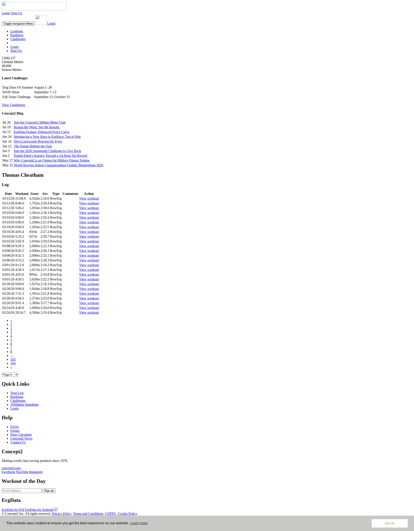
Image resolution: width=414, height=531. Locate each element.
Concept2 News (21, 438)
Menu (18, 23)
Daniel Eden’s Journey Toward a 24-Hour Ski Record (50, 155)
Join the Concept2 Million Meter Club (40, 122)
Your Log (17, 393)
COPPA (110, 513)
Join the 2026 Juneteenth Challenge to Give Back (47, 151)
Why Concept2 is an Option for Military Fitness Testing (51, 160)
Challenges (17, 39)
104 (13, 363)
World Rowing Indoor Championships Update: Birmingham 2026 (58, 165)
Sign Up (16, 13)
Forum (14, 430)
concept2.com (11, 468)
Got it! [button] (389, 523)
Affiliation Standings (24, 404)
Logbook (16, 31)
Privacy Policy (61, 513)
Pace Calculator (21, 434)
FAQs (14, 427)
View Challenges (13, 105)
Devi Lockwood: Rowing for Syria (38, 141)
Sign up (49, 490)
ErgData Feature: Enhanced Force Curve (41, 132)
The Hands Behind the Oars (33, 146)
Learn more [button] (139, 523)
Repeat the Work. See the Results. (37, 127)
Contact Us (18, 442)
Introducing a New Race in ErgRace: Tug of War (47, 136)
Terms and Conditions (88, 513)
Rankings (16, 35)
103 (13, 359)
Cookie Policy (127, 513)
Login (6, 13)
